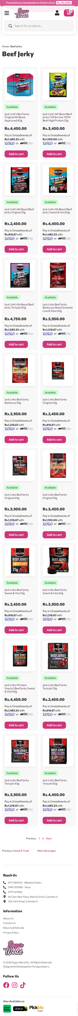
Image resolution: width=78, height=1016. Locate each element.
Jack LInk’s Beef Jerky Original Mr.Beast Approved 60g (17, 117)
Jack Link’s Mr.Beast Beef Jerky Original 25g (19, 210)
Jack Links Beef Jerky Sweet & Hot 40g (55, 591)
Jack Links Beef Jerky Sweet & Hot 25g (17, 591)
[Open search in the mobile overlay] (39, 25)
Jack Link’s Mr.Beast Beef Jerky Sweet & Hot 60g (57, 210)
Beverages (50, 850)
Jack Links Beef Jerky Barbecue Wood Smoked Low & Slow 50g (58, 307)
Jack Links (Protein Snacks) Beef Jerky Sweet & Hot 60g (20, 688)
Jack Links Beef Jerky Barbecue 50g (17, 401)
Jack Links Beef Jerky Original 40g (17, 496)
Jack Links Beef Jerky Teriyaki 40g (17, 782)
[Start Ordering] (6, 13)
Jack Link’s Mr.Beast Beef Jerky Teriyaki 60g (19, 306)
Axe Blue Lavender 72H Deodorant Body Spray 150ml (51, 1003)
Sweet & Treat (21, 850)
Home (5, 46)
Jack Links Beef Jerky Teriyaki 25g (55, 686)
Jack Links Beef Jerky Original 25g (55, 401)
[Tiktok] (23, 985)
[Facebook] (6, 985)
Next (49, 838)
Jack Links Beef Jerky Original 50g (55, 496)
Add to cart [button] (16, 154)
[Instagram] (14, 985)
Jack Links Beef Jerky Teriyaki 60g (55, 782)
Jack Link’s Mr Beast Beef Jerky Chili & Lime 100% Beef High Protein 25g (57, 117)
